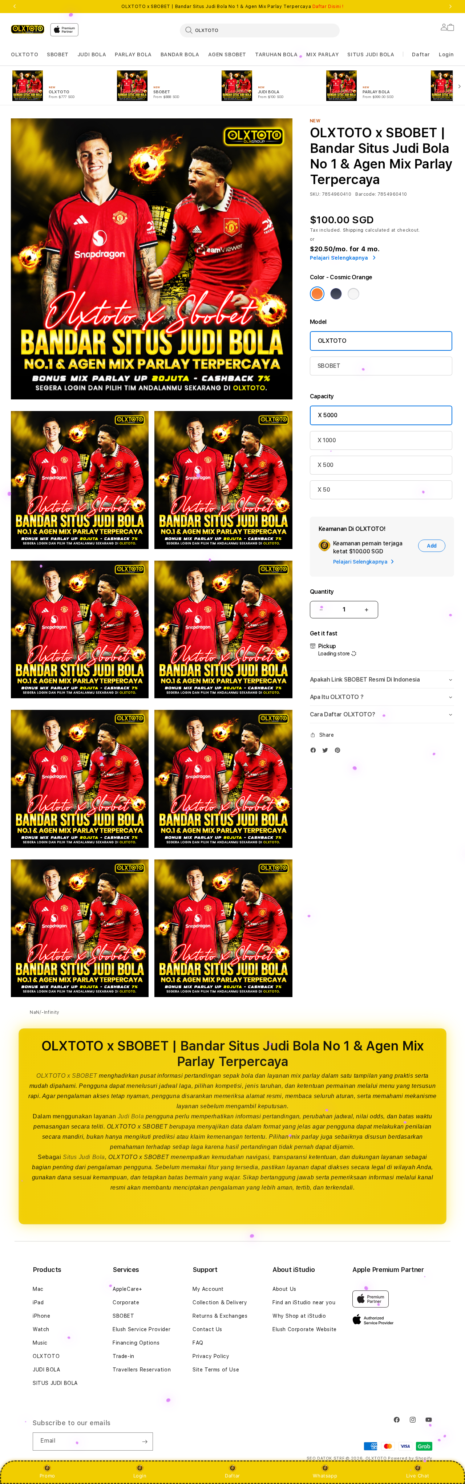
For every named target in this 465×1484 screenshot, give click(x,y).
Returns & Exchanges (220, 1316)
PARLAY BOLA (133, 54)
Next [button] (450, 6)
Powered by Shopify (410, 1458)
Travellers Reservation (142, 1370)
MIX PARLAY (322, 54)
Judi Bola (131, 1116)
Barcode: (365, 194)
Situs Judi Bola (84, 1157)
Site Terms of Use (216, 1370)
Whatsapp (325, 1476)
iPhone (41, 1316)
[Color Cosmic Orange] (317, 293)
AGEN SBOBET (227, 54)
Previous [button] (14, 6)
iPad (38, 1302)
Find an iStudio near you (303, 1302)
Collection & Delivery (220, 1302)
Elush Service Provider (141, 1329)
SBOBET (58, 54)
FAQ (198, 1343)
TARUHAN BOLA (276, 54)
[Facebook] (315, 752)
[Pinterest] (339, 752)
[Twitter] (327, 752)
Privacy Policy (211, 1356)
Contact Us (207, 1329)
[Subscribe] (145, 1441)
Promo (47, 1476)
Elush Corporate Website (304, 1329)
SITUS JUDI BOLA (370, 54)
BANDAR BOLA (180, 54)
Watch (41, 1329)
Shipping (353, 230)
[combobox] (260, 30)
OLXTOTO (24, 54)
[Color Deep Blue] (336, 294)
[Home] (27, 28)
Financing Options (136, 1343)
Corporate (126, 1302)
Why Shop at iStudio (299, 1316)
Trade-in (123, 1356)
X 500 (325, 465)
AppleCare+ (127, 1289)
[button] (24, 55)
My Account (208, 1289)
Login (140, 1476)
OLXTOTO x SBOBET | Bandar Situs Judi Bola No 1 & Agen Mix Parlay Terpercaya (232, 6)
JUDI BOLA (91, 54)
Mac (38, 1289)
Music (40, 1343)
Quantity (322, 591)
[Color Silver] (353, 294)
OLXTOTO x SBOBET (66, 1076)
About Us (284, 1289)
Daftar (232, 1476)
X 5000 (327, 415)
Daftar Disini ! (328, 6)
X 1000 (327, 440)
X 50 (324, 489)
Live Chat (417, 1476)
